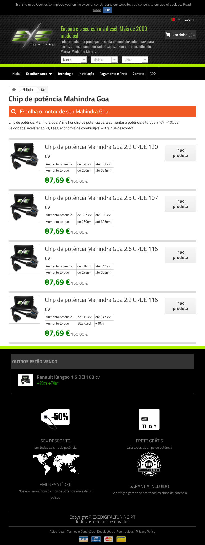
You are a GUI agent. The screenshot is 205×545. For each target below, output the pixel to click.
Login (189, 19)
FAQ (153, 73)
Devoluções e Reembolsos (115, 531)
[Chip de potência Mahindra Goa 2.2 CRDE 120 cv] (24, 156)
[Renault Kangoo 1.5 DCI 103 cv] (25, 380)
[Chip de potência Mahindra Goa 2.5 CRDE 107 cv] (24, 207)
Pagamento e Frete (114, 73)
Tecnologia (66, 73)
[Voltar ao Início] (14, 89)
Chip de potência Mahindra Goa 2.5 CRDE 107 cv (101, 202)
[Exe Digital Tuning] (32, 33)
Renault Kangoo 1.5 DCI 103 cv (68, 376)
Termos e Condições (81, 531)
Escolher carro (36, 73)
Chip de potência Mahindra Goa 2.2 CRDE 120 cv (101, 151)
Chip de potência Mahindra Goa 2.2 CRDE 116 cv (101, 304)
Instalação (86, 73)
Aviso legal (57, 531)
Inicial (16, 73)
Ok (108, 10)
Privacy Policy (145, 531)
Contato (138, 73)
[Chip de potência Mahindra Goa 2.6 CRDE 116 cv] (24, 258)
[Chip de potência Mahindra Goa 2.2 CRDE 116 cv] (24, 309)
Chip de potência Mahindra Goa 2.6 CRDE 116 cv (101, 253)
